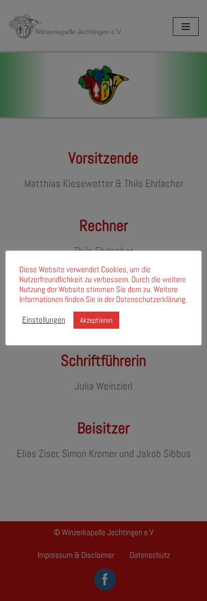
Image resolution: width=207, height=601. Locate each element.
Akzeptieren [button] (96, 320)
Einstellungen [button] (43, 320)
